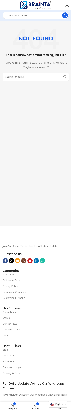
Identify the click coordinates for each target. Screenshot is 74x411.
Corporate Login (12, 367)
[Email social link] (17, 260)
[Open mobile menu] (4, 5)
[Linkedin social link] (36, 260)
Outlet (6, 335)
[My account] (67, 5)
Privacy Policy (10, 286)
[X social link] (11, 260)
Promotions (9, 312)
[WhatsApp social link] (42, 260)
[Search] (65, 15)
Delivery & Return (12, 329)
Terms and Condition (14, 292)
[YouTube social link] (30, 260)
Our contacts (10, 323)
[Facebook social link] (5, 260)
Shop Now (8, 274)
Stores (6, 317)
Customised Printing (14, 297)
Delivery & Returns (13, 280)
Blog (5, 349)
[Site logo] (35, 4)
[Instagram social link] (23, 260)
